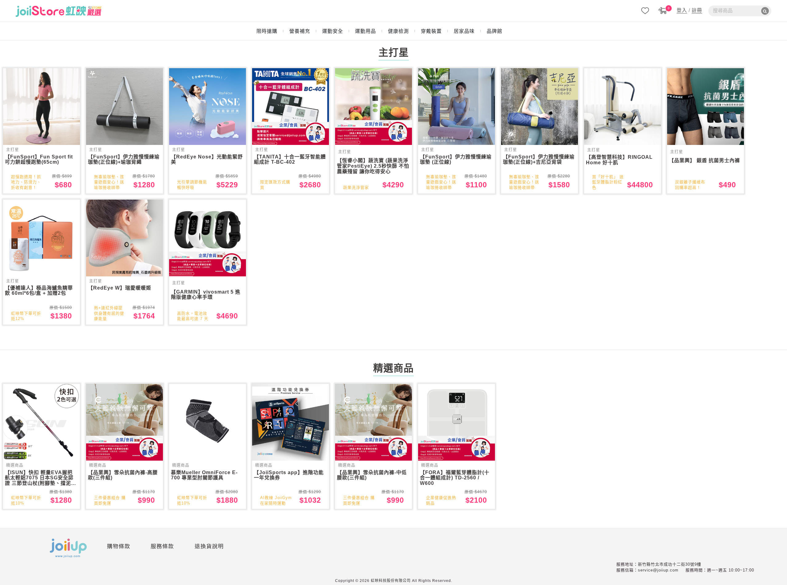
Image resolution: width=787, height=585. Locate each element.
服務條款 (162, 546)
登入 (682, 10)
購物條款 (118, 546)
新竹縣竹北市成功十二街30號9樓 (669, 564)
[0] (662, 10)
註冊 (697, 10)
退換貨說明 (209, 546)
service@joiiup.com (658, 570)
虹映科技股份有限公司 (391, 581)
